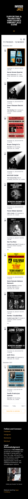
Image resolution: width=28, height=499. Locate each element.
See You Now (11, 242)
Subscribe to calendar (13, 411)
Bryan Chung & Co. (13, 144)
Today (14, 406)
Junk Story (10, 355)
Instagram (7, 435)
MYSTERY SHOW (12, 175)
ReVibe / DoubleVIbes (14, 316)
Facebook (7, 431)
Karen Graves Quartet (15, 72)
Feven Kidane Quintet (14, 211)
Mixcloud (7, 441)
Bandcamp (7, 438)
